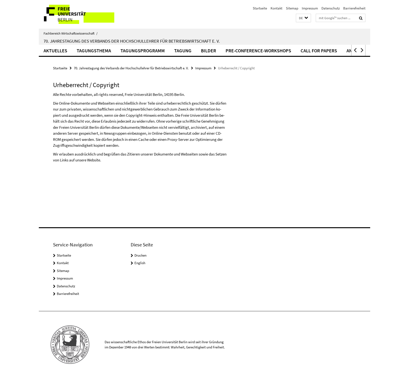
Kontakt (276, 8)
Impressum (310, 8)
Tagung (182, 50)
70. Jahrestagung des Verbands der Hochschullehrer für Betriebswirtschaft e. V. (132, 41)
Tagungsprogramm (142, 50)
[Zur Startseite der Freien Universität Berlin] (78, 14)
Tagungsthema (94, 50)
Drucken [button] (140, 255)
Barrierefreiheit (354, 8)
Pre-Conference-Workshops (258, 50)
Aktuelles (55, 50)
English (139, 263)
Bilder (208, 50)
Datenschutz (330, 8)
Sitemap (292, 8)
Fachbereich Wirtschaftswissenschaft (71, 33)
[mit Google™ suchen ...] (360, 18)
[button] (303, 18)
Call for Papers (319, 50)
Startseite (260, 8)
